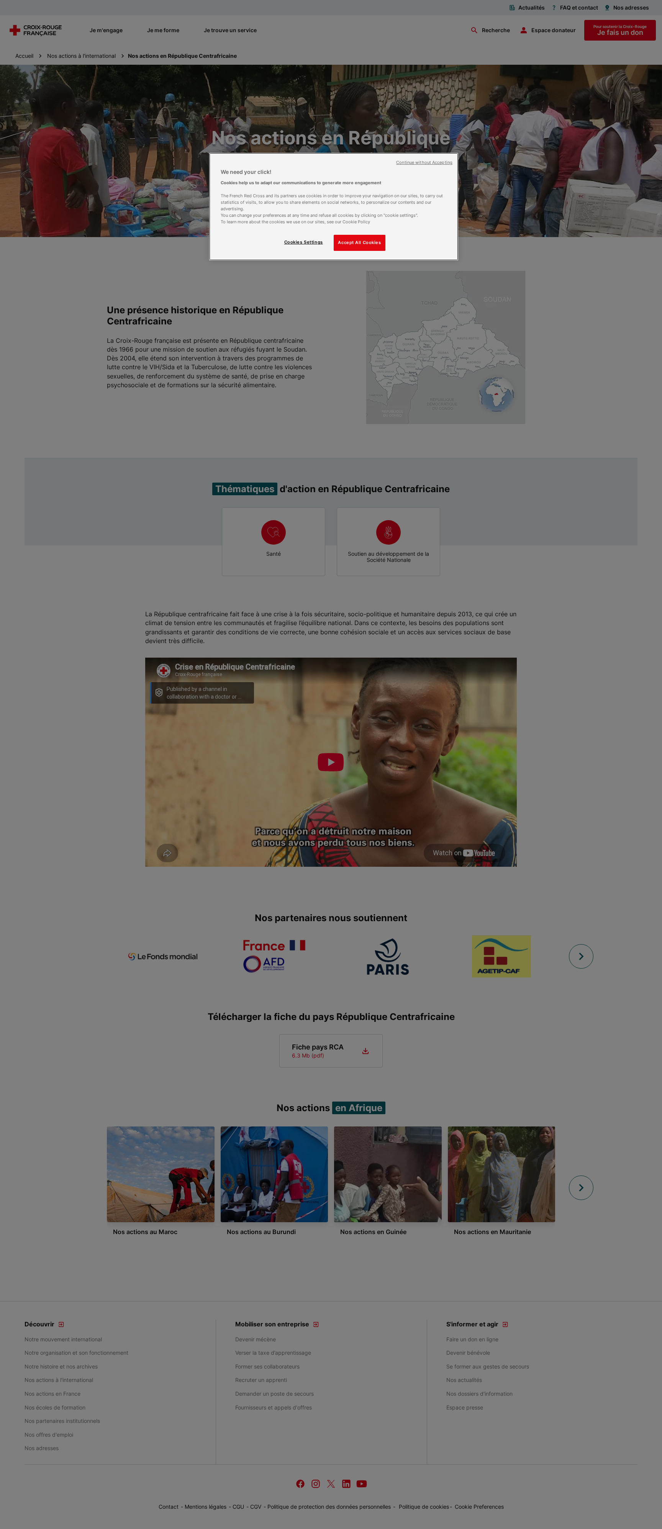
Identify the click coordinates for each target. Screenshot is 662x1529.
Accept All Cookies (359, 242)
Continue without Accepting (424, 162)
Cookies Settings (303, 242)
